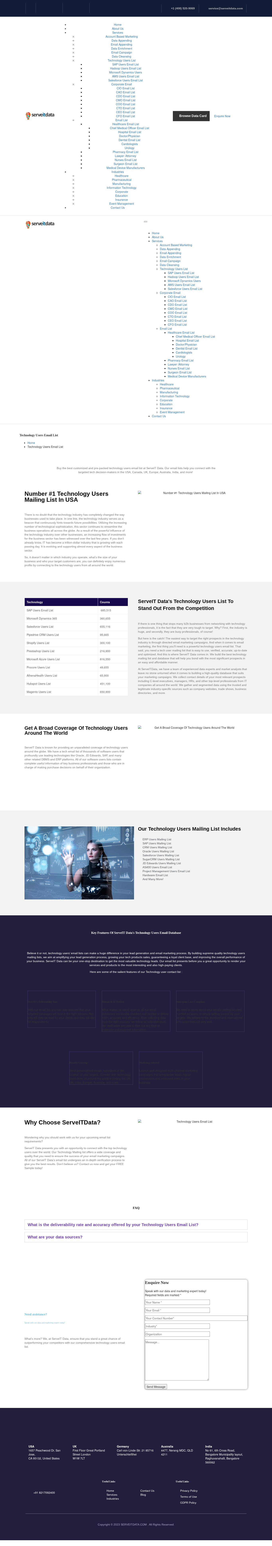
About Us (117, 28)
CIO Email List (126, 88)
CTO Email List (125, 108)
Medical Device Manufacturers (126, 168)
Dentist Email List (129, 140)
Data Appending (122, 40)
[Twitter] (58, 8)
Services (117, 32)
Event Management (121, 204)
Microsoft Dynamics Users (125, 72)
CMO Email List (125, 100)
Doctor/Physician (129, 136)
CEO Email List (125, 112)
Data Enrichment (121, 48)
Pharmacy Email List (125, 152)
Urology (129, 148)
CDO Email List (125, 96)
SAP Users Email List (125, 64)
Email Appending (121, 44)
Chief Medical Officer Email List (129, 128)
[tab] (136, 1225)
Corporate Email (121, 84)
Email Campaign (121, 52)
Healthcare (121, 176)
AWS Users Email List (125, 76)
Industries (118, 172)
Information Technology (121, 188)
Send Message (156, 1387)
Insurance (121, 200)
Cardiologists (129, 144)
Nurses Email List (126, 160)
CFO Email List (125, 116)
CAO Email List (125, 92)
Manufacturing (122, 184)
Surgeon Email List (125, 164)
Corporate (121, 192)
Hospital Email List (129, 132)
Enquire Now (222, 116)
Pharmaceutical (121, 180)
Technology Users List (122, 60)
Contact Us (118, 207)
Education (121, 196)
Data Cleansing (121, 56)
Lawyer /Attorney (125, 156)
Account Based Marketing (122, 36)
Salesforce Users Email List (125, 80)
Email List (121, 120)
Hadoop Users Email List (125, 68)
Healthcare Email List (125, 124)
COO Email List (125, 104)
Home (117, 24)
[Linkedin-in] (31, 8)
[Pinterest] (84, 8)
